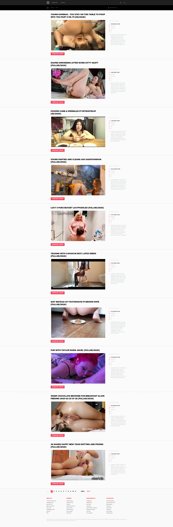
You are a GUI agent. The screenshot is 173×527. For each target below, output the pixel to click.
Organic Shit (114, 37)
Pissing (124, 134)
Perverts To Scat (115, 88)
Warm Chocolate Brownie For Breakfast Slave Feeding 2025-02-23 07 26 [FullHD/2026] (77, 397)
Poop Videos (70, 511)
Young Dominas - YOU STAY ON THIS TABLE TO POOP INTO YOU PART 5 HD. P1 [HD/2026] (78, 16)
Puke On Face (122, 87)
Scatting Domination (118, 417)
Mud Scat (118, 226)
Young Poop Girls (115, 370)
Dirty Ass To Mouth (118, 327)
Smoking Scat (121, 280)
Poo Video (113, 139)
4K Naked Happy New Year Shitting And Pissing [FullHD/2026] (77, 446)
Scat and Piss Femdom (91, 507)
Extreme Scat (70, 500)
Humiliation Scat (115, 40)
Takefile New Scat (115, 279)
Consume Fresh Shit (121, 34)
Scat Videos (122, 138)
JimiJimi (113, 76)
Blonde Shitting (114, 228)
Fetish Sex (119, 37)
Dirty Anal (49, 507)
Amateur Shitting (120, 273)
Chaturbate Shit (117, 41)
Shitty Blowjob (118, 132)
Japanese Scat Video (116, 330)
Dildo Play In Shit (121, 276)
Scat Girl (117, 87)
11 (75, 491)
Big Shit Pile (49, 504)
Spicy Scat (113, 34)
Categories (54, 2)
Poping (117, 43)
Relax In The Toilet (119, 367)
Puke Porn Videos (115, 416)
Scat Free (122, 322)
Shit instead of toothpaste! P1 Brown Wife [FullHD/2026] (75, 303)
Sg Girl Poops (122, 228)
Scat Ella (113, 367)
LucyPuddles (123, 235)
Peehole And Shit (115, 84)
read (64, 7)
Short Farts (116, 468)
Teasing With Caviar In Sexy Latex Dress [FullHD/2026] (73, 255)
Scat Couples (114, 323)
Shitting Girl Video (90, 509)
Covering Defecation (121, 421)
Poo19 (114, 85)
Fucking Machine (115, 179)
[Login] (124, 2)
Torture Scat (119, 232)
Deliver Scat (118, 182)
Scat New (88, 504)
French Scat (114, 376)
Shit (112, 85)
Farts (120, 179)
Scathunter (116, 377)
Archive (63, 2)
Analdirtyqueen (114, 331)
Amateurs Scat (50, 502)
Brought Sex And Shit (116, 131)
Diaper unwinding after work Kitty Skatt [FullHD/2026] (74, 64)
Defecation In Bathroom (116, 225)
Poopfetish (89, 500)
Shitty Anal (116, 44)
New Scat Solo (120, 229)
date (57, 7)
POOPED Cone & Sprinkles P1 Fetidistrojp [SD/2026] (73, 112)
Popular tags (113, 7)
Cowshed (113, 273)
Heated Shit (113, 329)
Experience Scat (115, 138)
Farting (68, 504)
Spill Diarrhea (114, 280)
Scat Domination (121, 91)
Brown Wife (116, 333)
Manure (121, 416)
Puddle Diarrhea (115, 185)
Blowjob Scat (119, 139)
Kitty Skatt (113, 92)
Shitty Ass (119, 369)
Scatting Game (118, 134)
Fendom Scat (122, 88)
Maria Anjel (121, 377)
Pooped (118, 424)
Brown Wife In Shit (115, 282)
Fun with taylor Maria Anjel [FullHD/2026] (75, 350)
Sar (123, 189)
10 (73, 491)
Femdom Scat (70, 502)
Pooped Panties (119, 374)
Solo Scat (113, 189)
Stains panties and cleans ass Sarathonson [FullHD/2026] (76, 161)
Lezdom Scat (116, 471)
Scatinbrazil (114, 91)
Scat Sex (88, 511)
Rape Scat (117, 235)
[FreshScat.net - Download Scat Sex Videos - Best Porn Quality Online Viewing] (48, 2)
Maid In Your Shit (121, 135)
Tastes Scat (122, 44)
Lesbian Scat (69, 507)
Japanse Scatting (117, 470)
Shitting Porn (109, 504)
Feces (121, 467)
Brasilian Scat (114, 275)
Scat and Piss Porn (110, 502)
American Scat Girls (51, 500)
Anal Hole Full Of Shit (120, 183)
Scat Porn (108, 509)
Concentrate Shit (122, 323)
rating (60, 7)
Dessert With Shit (115, 467)
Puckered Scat (116, 233)
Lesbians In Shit (114, 420)
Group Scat (123, 226)
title (67, 7)
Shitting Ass (89, 502)
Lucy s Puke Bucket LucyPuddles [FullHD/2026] (77, 208)
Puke (118, 85)
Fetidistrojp (116, 141)
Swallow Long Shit (115, 464)
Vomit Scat (109, 507)
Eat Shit (48, 511)
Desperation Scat (115, 326)
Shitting (113, 74)
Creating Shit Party (115, 322)
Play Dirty (122, 279)
